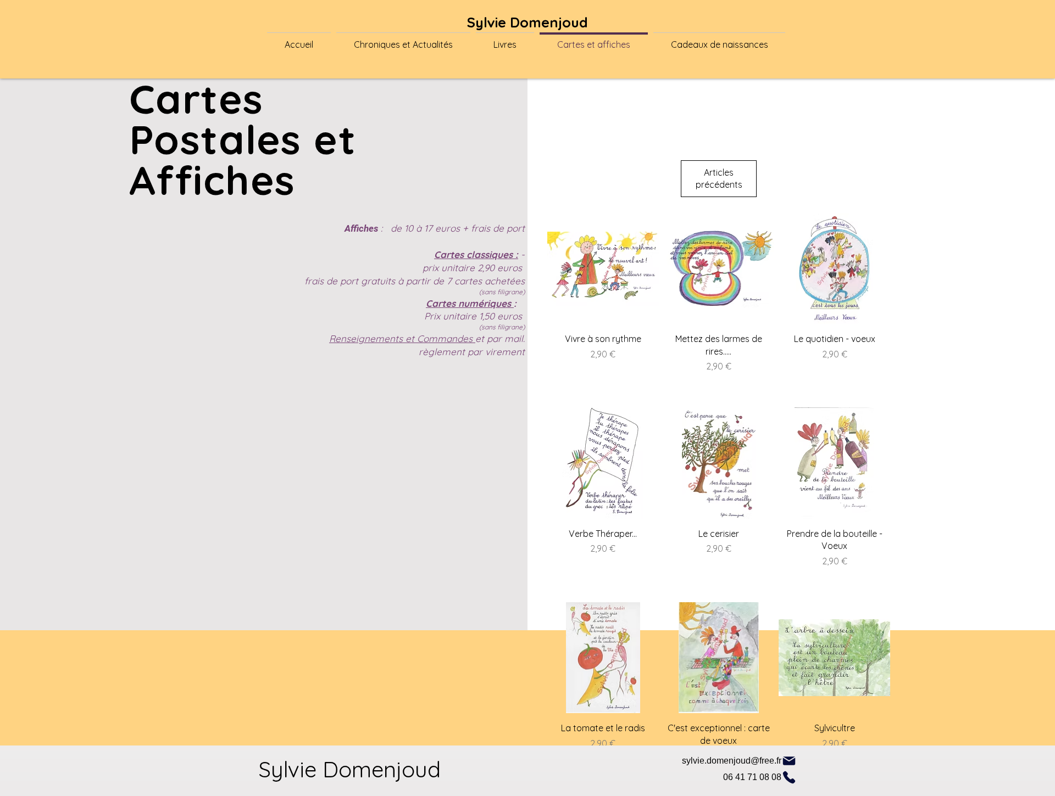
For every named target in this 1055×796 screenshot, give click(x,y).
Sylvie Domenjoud (527, 22)
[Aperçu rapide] (603, 268)
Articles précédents (719, 178)
